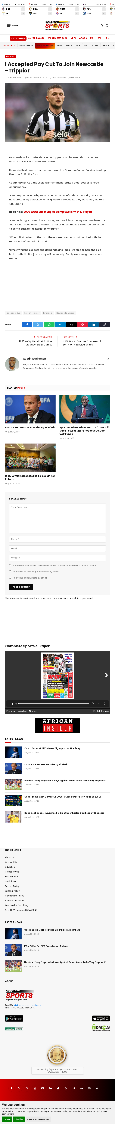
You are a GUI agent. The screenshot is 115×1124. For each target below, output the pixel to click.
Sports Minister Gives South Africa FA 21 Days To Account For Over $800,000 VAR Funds (84, 431)
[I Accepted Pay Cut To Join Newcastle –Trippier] (57, 141)
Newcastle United (65, 312)
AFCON (83, 38)
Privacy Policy (12, 886)
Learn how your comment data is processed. (70, 598)
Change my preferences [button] (38, 1119)
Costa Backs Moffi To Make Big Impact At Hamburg (52, 748)
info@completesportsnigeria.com (27, 1005)
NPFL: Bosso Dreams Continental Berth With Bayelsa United (82, 343)
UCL (92, 38)
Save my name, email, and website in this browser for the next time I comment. (54, 565)
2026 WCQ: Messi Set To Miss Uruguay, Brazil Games (35, 343)
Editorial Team (12, 876)
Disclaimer (10, 881)
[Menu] (12, 25)
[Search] (102, 25)
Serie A (105, 45)
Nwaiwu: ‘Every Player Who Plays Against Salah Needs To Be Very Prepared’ (65, 780)
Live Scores (18, 38)
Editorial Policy (12, 890)
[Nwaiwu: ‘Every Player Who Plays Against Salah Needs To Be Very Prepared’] (13, 784)
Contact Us (11, 862)
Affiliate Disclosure (14, 900)
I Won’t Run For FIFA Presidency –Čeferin (30, 427)
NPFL (73, 38)
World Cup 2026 (58, 38)
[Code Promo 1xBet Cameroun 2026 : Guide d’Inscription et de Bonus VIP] (13, 800)
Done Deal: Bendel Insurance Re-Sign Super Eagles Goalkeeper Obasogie (64, 812)
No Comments (59, 77)
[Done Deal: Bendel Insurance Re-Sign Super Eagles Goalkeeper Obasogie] (13, 817)
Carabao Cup (14, 312)
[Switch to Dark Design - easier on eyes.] (106, 25)
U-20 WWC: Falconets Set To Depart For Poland (30, 477)
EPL (100, 38)
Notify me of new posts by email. (30, 577)
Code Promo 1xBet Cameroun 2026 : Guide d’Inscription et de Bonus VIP (63, 796)
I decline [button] (19, 1119)
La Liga (109, 38)
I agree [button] (7, 1119)
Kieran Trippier (32, 312)
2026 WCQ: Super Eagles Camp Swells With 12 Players (58, 212)
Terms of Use (12, 871)
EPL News (10, 57)
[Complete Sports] (57, 25)
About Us (9, 857)
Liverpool (48, 312)
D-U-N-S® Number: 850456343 (21, 910)
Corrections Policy (14, 895)
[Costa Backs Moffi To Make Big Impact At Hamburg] (13, 752)
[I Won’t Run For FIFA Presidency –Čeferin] (30, 409)
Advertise (10, 866)
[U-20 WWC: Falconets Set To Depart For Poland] (30, 458)
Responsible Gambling (16, 905)
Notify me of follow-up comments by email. (36, 571)
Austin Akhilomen (34, 358)
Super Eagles (36, 38)
